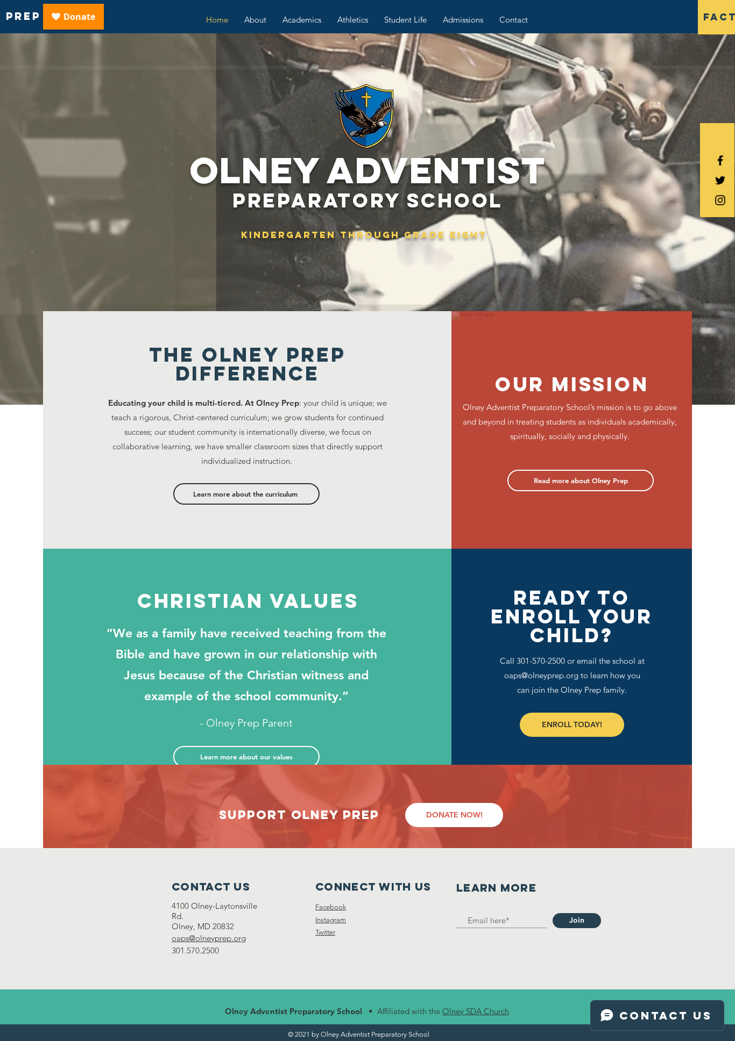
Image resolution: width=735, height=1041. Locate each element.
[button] (454, 815)
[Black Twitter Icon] (720, 180)
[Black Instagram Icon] (720, 200)
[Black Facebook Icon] (720, 160)
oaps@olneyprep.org (541, 675)
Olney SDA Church (475, 1011)
